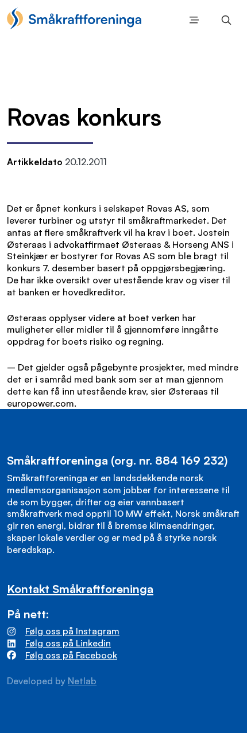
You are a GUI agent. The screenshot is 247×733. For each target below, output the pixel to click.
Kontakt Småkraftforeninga (80, 589)
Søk (224, 20)
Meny (192, 20)
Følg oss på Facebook (71, 655)
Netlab (82, 681)
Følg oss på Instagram (72, 631)
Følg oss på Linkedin (68, 643)
